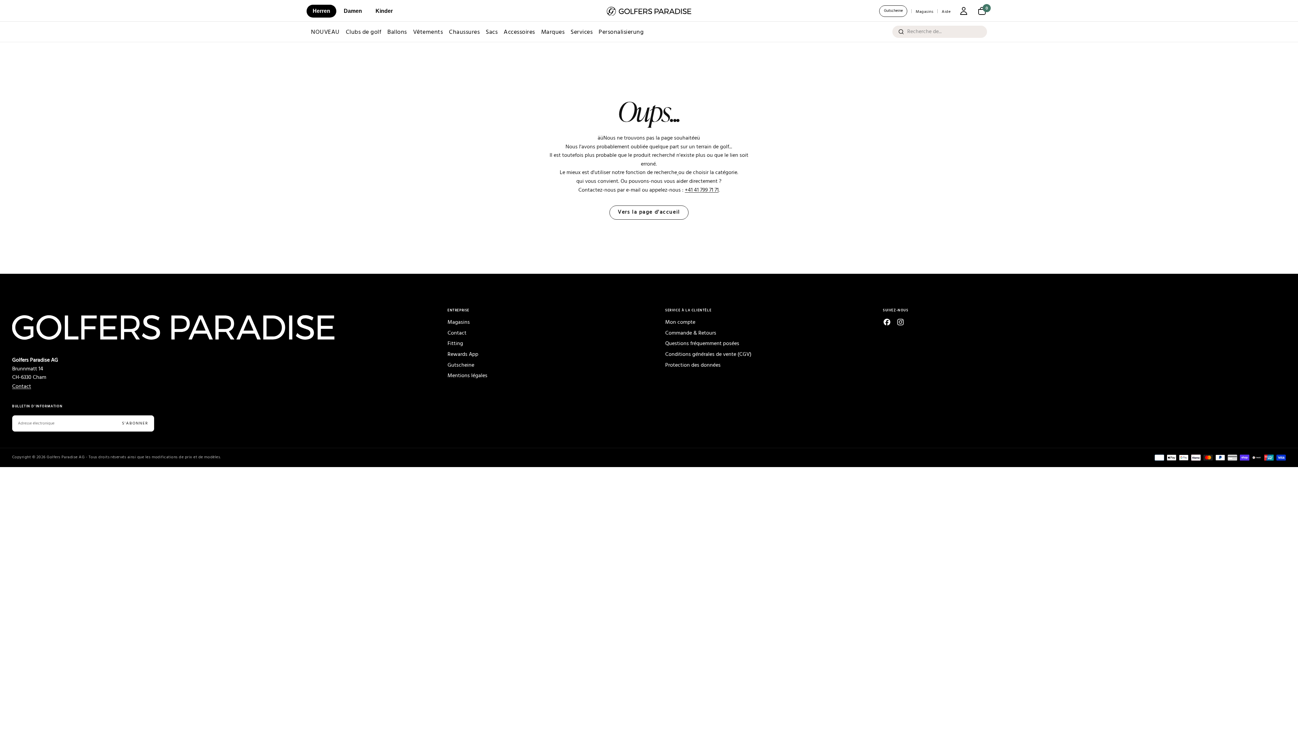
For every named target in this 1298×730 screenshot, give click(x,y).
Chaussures (464, 32)
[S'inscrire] (964, 12)
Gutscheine (893, 10)
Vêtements (428, 32)
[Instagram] (900, 322)
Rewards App (463, 354)
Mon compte (680, 322)
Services (582, 32)
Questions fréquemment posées (702, 343)
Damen (353, 11)
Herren (321, 11)
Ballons (397, 32)
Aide (946, 11)
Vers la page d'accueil (649, 212)
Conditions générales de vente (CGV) (708, 354)
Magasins (924, 11)
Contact (21, 386)
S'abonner (135, 423)
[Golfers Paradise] (213, 327)
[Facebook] (887, 322)
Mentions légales (467, 375)
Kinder (384, 11)
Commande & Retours (690, 333)
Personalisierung (621, 32)
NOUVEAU (325, 32)
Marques (553, 32)
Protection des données (693, 365)
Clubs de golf (364, 32)
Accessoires (519, 32)
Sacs (492, 32)
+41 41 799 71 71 (702, 190)
